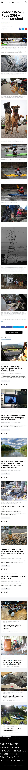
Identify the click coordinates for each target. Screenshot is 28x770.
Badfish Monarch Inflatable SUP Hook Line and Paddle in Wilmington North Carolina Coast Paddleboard (14, 464)
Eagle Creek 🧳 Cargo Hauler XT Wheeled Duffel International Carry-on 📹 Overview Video (13, 662)
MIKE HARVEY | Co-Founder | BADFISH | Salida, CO (12, 729)
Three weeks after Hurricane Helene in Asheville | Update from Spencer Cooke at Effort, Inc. (13, 552)
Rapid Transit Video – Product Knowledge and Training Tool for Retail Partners (13, 417)
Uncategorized (16, 411)
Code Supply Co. (20, 765)
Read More (5, 381)
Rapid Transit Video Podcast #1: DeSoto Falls (13, 577)
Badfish (11, 409)
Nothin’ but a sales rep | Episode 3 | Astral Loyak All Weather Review (11, 369)
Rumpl (11, 411)
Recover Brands (5, 411)
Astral (3, 363)
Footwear (11, 363)
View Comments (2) (13, 332)
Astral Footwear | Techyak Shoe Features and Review (13, 697)
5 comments (17, 581)
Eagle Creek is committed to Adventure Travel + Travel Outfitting (12, 627)
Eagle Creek (9, 621)
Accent (3, 409)
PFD (11, 410)
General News (4, 8)
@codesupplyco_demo (13, 738)
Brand (7, 363)
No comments (18, 373)
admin (5, 373)
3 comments (18, 558)
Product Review (5, 364)
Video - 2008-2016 (5, 413)
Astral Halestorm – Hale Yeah (13, 506)
